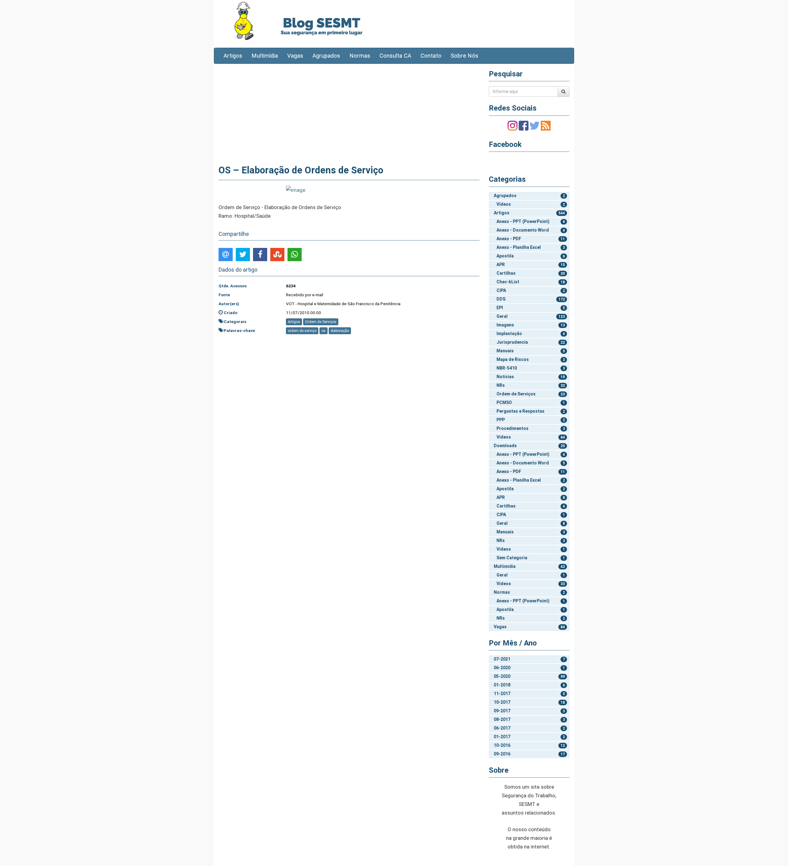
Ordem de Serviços (320, 322)
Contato (430, 55)
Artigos (232, 55)
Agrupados (326, 55)
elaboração (340, 331)
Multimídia (264, 55)
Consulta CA (395, 55)
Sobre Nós (464, 55)
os (323, 331)
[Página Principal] (244, 20)
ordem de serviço (302, 331)
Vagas (295, 55)
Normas (359, 55)
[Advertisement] (349, 113)
